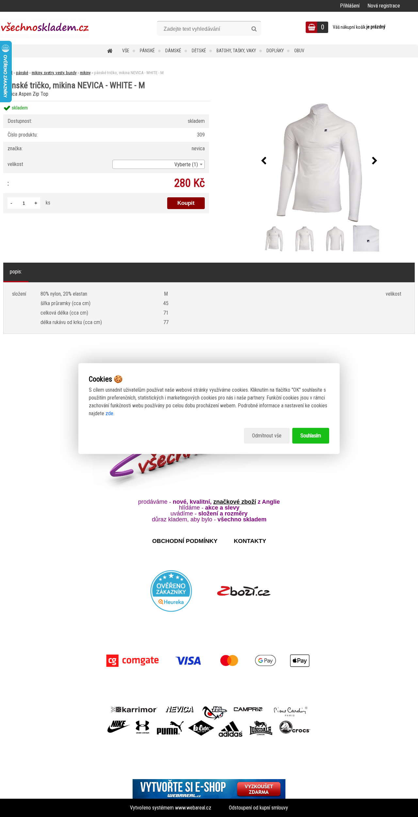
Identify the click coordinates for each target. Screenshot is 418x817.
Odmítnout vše (266, 436)
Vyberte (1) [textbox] (186, 164)
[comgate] (209, 660)
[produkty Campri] (248, 709)
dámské (173, 50)
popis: (16, 272)
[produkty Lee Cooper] (201, 723)
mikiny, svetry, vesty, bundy (54, 72)
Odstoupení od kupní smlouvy (258, 808)
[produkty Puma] (170, 723)
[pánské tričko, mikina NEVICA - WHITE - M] (319, 161)
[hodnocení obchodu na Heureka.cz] (171, 591)
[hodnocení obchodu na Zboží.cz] (244, 591)
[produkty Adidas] (230, 723)
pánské (147, 50)
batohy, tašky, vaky (236, 50)
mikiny (85, 72)
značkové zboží (234, 501)
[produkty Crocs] (295, 723)
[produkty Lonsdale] (261, 723)
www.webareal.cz (193, 808)
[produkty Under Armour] (143, 723)
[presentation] (263, 161)
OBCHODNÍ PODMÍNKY (184, 541)
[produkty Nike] (118, 723)
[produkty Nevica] (180, 709)
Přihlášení (350, 6)
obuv (299, 50)
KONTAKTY (250, 541)
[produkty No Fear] (215, 712)
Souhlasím (310, 436)
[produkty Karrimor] (134, 708)
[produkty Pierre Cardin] (291, 709)
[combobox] (158, 164)
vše (125, 50)
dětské (199, 50)
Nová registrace (383, 6)
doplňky (275, 50)
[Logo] (45, 28)
